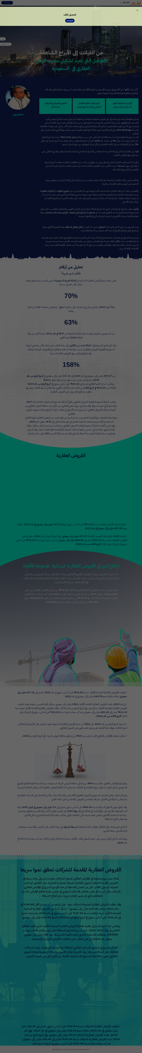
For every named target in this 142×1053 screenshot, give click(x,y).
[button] (137, 10)
